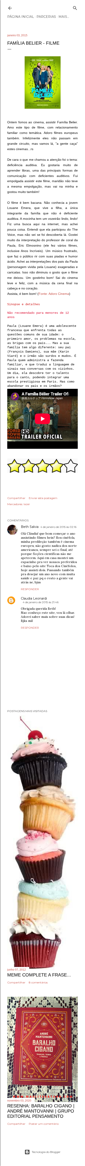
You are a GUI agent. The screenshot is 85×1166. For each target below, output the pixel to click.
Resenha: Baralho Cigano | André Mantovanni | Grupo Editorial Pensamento (40, 1111)
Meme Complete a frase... (39, 974)
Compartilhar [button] (16, 498)
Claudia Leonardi (34, 598)
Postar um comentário (44, 1123)
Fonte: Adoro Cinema (54, 294)
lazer (27, 504)
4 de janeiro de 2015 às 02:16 (58, 527)
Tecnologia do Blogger (46, 1152)
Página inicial (20, 17)
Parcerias (46, 17)
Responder (30, 589)
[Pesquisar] (75, 7)
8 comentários (38, 982)
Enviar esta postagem (43, 498)
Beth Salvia (30, 527)
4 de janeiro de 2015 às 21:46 (40, 602)
